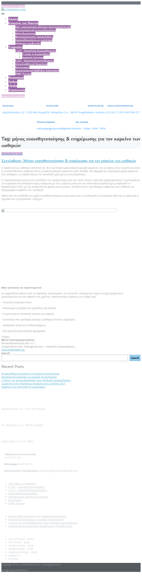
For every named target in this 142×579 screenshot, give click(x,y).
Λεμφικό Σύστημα (32, 57)
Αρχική (13, 19)
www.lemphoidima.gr (13, 349)
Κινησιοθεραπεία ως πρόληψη (33, 40)
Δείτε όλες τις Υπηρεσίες (22, 483)
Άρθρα (12, 81)
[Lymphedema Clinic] (13, 9)
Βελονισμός (22, 67)
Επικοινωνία (16, 90)
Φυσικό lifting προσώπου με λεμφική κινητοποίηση (30, 373)
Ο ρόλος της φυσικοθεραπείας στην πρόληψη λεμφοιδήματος (36, 380)
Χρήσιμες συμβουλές (28, 43)
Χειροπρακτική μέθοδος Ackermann (28, 496)
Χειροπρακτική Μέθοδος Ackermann (37, 70)
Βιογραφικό (16, 77)
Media (12, 86)
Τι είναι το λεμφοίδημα (36, 54)
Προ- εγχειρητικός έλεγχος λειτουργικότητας (43, 26)
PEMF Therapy (23, 73)
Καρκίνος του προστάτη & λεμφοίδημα (23, 386)
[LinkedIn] (5, 3)
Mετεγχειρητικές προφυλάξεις (34, 36)
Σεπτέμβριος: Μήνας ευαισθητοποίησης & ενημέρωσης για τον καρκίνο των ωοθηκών (68, 160)
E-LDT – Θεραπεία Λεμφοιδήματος (35, 50)
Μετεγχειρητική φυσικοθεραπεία (35, 30)
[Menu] (2, 13)
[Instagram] (7, 3)
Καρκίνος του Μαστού (23, 23)
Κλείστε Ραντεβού (13, 6)
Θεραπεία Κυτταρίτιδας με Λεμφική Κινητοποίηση (29, 377)
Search (5, 353)
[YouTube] (9, 3)
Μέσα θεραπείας (25, 33)
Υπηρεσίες (15, 47)
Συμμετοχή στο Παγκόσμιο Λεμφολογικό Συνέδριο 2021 (33, 383)
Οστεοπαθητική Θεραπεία (31, 63)
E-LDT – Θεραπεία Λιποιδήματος (34, 60)
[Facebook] (2, 3)
